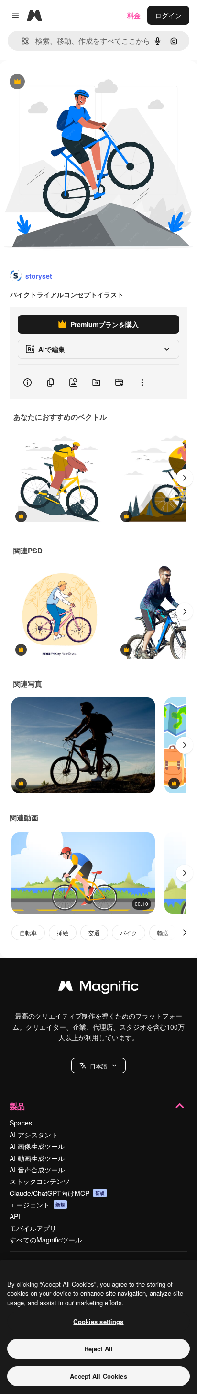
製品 (17, 1106)
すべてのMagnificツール (46, 1239)
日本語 (98, 1066)
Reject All (98, 1348)
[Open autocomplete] (21, 41)
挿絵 (62, 932)
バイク (128, 932)
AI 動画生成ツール (37, 1158)
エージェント (37, 1204)
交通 (94, 932)
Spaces (21, 1122)
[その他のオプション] (142, 382)
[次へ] (184, 478)
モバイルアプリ (33, 1228)
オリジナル (66, 82)
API (15, 1216)
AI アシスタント (34, 1134)
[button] (98, 1065)
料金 (134, 15)
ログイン (168, 15)
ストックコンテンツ (40, 1181)
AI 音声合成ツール (37, 1169)
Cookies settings (98, 1321)
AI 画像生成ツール (37, 1146)
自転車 (28, 932)
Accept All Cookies (98, 1376)
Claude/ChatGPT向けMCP (57, 1193)
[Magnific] (98, 988)
